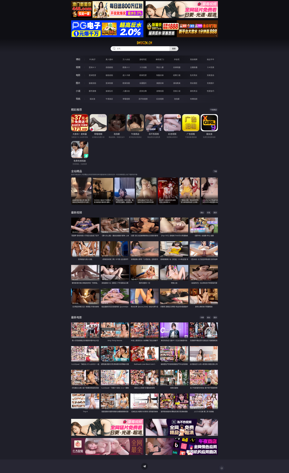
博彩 (78, 59)
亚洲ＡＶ (92, 67)
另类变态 (210, 75)
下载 (215, 171)
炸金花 (176, 59)
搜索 (174, 48)
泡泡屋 (176, 99)
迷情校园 (160, 91)
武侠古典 (143, 91)
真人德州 (109, 59)
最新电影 (76, 317)
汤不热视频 (143, 99)
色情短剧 (193, 99)
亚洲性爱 (92, 75)
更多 (215, 212)
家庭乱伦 (109, 91)
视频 (78, 67)
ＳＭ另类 (210, 67)
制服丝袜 (160, 75)
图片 (78, 83)
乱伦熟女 (193, 75)
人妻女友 (126, 91)
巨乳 (208, 212)
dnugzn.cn (144, 43)
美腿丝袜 (160, 83)
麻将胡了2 (160, 59)
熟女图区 (193, 83)
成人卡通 (126, 75)
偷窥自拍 (92, 83)
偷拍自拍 (109, 75)
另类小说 (176, 91)
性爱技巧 (210, 91)
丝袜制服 (176, 67)
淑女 (208, 317)
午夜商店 (109, 99)
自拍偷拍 (109, 67)
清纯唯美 (176, 83)
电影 (78, 75)
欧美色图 (126, 83)
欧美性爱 (143, 75)
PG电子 (92, 59)
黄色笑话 (193, 91)
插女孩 (92, 99)
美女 (202, 212)
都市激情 (92, 91)
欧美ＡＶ (126, 67)
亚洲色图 (109, 83)
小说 (78, 90)
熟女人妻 (160, 67)
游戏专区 (143, 59)
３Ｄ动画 (143, 67)
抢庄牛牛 (210, 59)
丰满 (202, 317)
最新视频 (76, 212)
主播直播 (193, 67)
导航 (78, 98)
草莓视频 (126, 99)
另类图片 (210, 83)
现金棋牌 (193, 59)
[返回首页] (221, 468)
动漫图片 (143, 83)
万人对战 (126, 59)
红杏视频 (160, 99)
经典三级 (176, 75)
